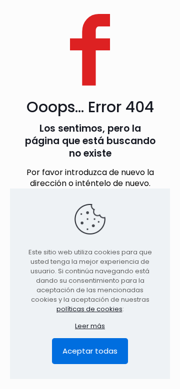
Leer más (90, 326)
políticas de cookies (89, 309)
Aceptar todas (90, 351)
